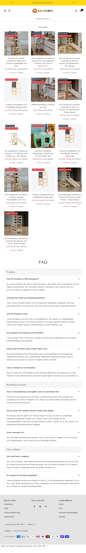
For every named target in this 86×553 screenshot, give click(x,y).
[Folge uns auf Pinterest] (46, 506)
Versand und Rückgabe (68, 513)
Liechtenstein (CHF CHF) (14, 524)
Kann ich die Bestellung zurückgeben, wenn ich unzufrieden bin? (33, 392)
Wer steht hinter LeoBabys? (18, 456)
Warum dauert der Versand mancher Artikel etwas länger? (30, 411)
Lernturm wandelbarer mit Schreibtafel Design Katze (16, 106)
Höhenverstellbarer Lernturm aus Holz (43, 106)
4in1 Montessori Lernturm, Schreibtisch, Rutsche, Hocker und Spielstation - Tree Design (69, 62)
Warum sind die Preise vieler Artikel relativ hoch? (27, 349)
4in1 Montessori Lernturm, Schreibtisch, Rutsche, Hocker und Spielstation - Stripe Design (69, 108)
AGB (6, 508)
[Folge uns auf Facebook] (34, 506)
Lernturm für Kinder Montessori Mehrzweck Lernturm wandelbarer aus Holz (16, 62)
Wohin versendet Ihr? (15, 432)
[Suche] (9, 11)
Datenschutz (9, 517)
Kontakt (62, 517)
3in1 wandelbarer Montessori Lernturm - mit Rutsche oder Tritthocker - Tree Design (16, 153)
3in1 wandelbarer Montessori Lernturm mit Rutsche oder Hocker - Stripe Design (69, 197)
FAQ (61, 508)
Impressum (8, 504)
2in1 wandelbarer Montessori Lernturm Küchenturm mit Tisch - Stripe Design (16, 240)
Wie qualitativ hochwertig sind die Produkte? (25, 333)
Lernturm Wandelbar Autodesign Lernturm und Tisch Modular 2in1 (43, 153)
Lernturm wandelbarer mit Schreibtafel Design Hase (43, 196)
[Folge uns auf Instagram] (40, 506)
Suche (61, 504)
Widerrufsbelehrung (12, 513)
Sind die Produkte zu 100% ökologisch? (23, 279)
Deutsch (31, 524)
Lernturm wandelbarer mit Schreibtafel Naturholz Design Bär (69, 153)
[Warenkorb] (81, 11)
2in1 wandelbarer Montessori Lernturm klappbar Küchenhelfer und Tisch (16, 197)
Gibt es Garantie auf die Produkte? (21, 368)
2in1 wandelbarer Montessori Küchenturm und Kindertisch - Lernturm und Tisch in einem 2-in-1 (43, 62)
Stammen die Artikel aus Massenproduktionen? (26, 298)
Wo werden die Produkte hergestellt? (22, 475)
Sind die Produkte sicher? (17, 314)
